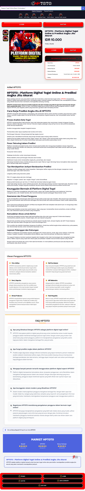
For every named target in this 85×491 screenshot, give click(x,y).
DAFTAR (63, 24)
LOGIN (21, 24)
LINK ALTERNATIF (64, 480)
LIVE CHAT (43, 485)
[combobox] (40, 8)
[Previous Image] (10, 46)
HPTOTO (63, 99)
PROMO (23, 475)
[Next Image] (41, 46)
